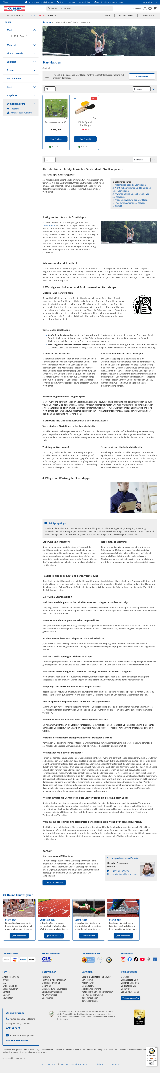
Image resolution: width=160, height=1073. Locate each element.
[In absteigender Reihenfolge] (153, 89)
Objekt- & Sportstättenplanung (96, 976)
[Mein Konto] (145, 9)
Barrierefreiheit (96, 1064)
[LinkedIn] (155, 959)
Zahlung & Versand (130, 991)
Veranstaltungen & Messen (55, 988)
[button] (20, 30)
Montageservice (89, 985)
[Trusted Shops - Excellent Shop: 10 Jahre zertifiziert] (139, 1017)
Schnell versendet (51, 953)
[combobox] (79, 8)
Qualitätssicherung (51, 982)
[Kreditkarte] (14, 959)
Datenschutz (52, 1064)
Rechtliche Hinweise (79, 1064)
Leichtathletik (59, 22)
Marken (52, 15)
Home (48, 22)
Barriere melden (112, 1064)
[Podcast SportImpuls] (149, 959)
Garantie (125, 976)
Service (106, 15)
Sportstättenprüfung (91, 988)
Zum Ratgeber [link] (142, 76)
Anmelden (137, 8)
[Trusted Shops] (109, 960)
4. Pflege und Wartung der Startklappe (130, 200)
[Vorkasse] (6, 959)
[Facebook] (129, 959)
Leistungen (148, 15)
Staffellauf (72, 22)
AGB (43, 1064)
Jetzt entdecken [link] (19, 935)
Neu (33, 15)
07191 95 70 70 (13, 1028)
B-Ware (5, 979)
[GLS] (60, 959)
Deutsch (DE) (148, 2)
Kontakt (6, 991)
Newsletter (7, 997)
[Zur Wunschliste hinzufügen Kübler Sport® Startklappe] (95, 118)
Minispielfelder (88, 979)
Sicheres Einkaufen (91, 953)
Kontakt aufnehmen (54, 882)
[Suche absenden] (48, 8)
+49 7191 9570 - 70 (120, 871)
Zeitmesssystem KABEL (56, 122)
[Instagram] (123, 959)
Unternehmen (126, 15)
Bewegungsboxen (90, 997)
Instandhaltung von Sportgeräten (97, 991)
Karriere (46, 976)
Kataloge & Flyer (10, 988)
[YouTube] (142, 959)
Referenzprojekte (90, 1000)
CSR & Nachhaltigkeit (52, 991)
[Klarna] (32, 959)
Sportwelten (48, 997)
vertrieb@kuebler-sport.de (124, 874)
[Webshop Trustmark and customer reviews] (93, 960)
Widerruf (125, 988)
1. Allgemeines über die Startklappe (129, 184)
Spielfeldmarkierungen (92, 994)
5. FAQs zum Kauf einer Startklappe (128, 203)
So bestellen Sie (128, 985)
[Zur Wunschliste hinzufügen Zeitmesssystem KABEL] (66, 118)
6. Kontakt (117, 206)
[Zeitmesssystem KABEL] (56, 108)
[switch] (151, 1063)
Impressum (64, 1064)
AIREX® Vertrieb (49, 994)
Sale (41, 15)
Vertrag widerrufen (130, 998)
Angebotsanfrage (10, 976)
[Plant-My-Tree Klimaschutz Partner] (51, 1014)
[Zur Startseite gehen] (14, 8)
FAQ (4, 982)
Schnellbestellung (129, 979)
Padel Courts (88, 982)
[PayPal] (23, 959)
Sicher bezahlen (10, 953)
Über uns (46, 985)
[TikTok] (136, 959)
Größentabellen (9, 985)
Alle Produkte (15, 15)
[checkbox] (22, 36)
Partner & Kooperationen (54, 979)
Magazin (6, 994)
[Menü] (156, 1048)
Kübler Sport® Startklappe (85, 124)
